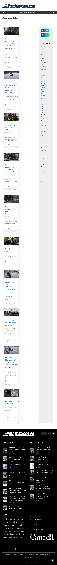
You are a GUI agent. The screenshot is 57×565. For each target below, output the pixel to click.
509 (4, 519)
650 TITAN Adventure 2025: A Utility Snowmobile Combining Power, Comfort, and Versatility (17, 498)
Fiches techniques (36, 527)
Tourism (8, 549)
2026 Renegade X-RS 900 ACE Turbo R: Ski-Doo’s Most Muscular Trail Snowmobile (17, 506)
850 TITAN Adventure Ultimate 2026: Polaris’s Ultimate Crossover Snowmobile (17, 490)
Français (28, 557)
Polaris (20, 537)
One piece (22, 534)
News (17, 534)
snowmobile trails (14, 543)
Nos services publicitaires (38, 529)
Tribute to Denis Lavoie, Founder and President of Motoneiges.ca (45, 139)
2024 (15, 519)
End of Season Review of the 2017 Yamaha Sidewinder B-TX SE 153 (11, 169)
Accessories (6, 522)
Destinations (6, 528)
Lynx (8, 534)
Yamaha (17, 549)
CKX (20, 525)
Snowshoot (21, 543)
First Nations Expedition (19, 528)
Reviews (13, 540)
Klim (5, 534)
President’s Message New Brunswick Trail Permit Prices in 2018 (10, 211)
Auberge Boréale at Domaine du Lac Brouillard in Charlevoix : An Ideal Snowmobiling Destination (44, 486)
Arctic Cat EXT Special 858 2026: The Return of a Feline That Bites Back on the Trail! (18, 474)
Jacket (18, 531)
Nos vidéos (34, 524)
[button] (43, 30)
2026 (22, 519)
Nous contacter (35, 531)
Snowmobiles (6, 543)
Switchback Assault (13, 546)
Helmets (9, 531)
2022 (8, 519)
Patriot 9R (16, 537)
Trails (13, 549)
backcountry (22, 522)
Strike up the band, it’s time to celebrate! (10, 322)
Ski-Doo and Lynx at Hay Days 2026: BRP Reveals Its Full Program (43, 56)
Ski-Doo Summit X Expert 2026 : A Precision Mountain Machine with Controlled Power (17, 466)
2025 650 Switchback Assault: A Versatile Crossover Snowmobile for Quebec (17, 449)
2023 (11, 519)
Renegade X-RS (7, 540)
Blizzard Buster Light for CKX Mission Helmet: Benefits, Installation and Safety (44, 167)
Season (18, 540)
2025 (18, 519)
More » (7, 62)
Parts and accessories (8, 537)
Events (11, 528)
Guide (5, 531)
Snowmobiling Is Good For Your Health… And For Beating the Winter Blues (11, 87)
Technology (21, 546)
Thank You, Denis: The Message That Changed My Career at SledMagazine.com (44, 457)
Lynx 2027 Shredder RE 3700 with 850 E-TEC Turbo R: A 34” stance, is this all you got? (18, 457)
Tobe (5, 549)
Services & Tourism (43, 554)
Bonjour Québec (7, 525)
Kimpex (22, 531)
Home (8, 554)
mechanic (12, 534)
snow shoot (6, 546)
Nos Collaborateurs (36, 519)
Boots (13, 525)
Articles (17, 522)
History (14, 531)
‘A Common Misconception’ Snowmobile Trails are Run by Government (11, 362)
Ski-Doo (22, 540)
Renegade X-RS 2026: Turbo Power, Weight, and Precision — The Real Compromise (17, 482)
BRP (16, 525)
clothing (24, 525)
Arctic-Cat (12, 522)
